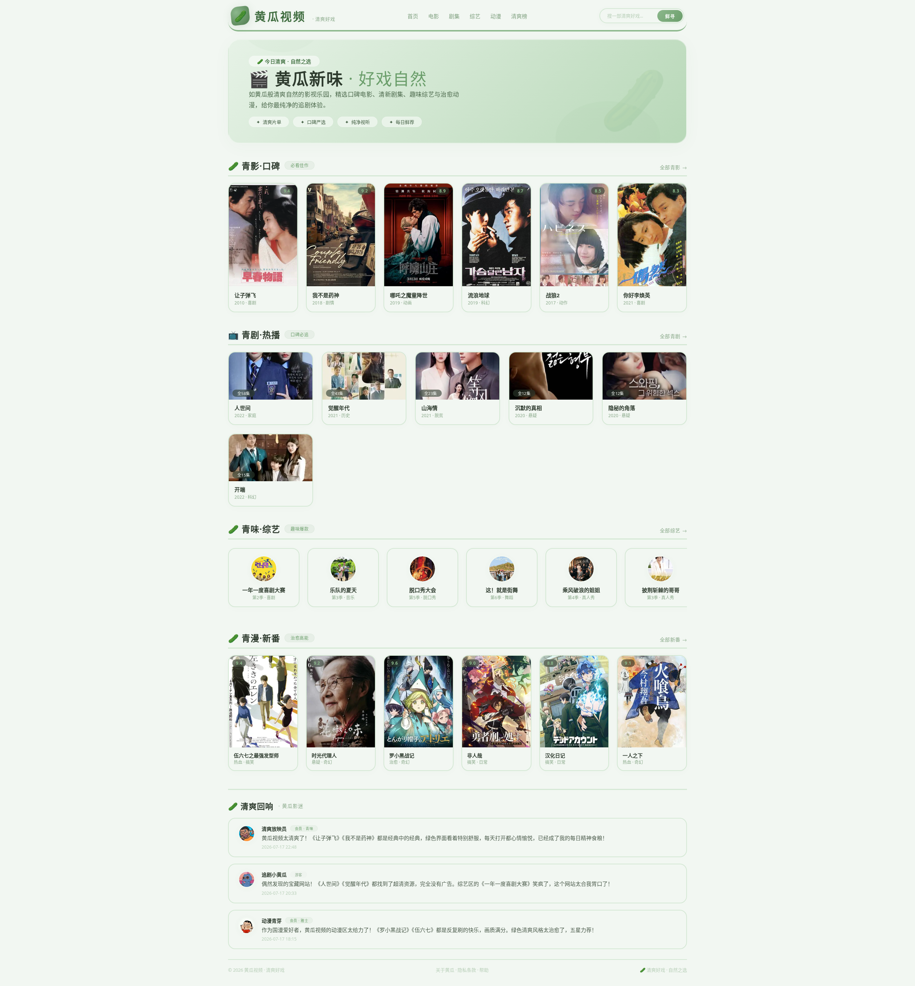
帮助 (484, 970)
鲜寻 (670, 16)
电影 (433, 16)
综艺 (475, 16)
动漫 (495, 16)
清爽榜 (519, 16)
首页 (412, 16)
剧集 (454, 16)
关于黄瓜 (445, 970)
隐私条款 (467, 970)
